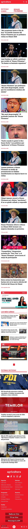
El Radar (3, 497)
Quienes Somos (19, 495)
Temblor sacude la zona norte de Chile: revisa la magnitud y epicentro (13, 415)
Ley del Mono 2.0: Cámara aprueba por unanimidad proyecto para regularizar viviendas (9, 317)
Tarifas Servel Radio (6, 509)
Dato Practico (18, 482)
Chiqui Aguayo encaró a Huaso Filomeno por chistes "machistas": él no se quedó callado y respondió (14, 200)
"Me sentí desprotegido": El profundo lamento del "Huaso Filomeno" (12, 116)
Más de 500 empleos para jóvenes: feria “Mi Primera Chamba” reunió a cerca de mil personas (13, 437)
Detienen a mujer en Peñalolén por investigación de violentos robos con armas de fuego (18, 338)
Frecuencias (18, 499)
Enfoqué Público (5, 499)
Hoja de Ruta (4, 501)
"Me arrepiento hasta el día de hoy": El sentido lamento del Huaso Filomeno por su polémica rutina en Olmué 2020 (13, 33)
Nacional (17, 489)
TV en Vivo (14, 517)
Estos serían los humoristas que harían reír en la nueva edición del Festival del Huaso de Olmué (14, 282)
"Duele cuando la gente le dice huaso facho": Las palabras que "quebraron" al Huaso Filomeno (12, 143)
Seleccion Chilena (6, 485)
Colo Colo (3, 482)
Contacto (17, 497)
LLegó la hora (4, 495)
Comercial (4, 507)
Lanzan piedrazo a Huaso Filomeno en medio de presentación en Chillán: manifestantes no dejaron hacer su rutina (14, 171)
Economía (18, 485)
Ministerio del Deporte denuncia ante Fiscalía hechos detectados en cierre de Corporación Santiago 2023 (13, 460)
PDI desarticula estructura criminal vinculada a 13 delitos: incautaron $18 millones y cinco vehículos (12, 393)
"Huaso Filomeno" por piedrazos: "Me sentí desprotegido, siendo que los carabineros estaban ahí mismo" (13, 89)
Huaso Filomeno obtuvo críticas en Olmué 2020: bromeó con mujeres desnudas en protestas (13, 227)
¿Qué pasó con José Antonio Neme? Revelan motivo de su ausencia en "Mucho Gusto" (18, 324)
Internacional (18, 487)
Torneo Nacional (5, 489)
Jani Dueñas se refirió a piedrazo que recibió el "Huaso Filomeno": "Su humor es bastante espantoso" (13, 61)
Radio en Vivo (14, 514)
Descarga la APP (14, 521)
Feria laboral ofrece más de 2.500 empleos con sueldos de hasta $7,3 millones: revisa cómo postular (9, 331)
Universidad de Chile (6, 487)
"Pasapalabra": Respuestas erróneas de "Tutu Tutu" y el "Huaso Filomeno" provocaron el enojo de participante (13, 254)
